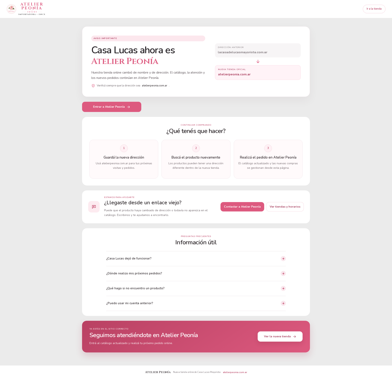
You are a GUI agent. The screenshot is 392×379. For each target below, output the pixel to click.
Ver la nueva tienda (277, 336)
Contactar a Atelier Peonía (242, 207)
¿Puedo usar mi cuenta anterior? (129, 303)
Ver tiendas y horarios (285, 207)
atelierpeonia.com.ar (235, 372)
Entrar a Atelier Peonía (109, 107)
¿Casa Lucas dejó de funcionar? (128, 258)
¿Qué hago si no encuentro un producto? (135, 288)
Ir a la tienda (374, 9)
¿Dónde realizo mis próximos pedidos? (134, 273)
